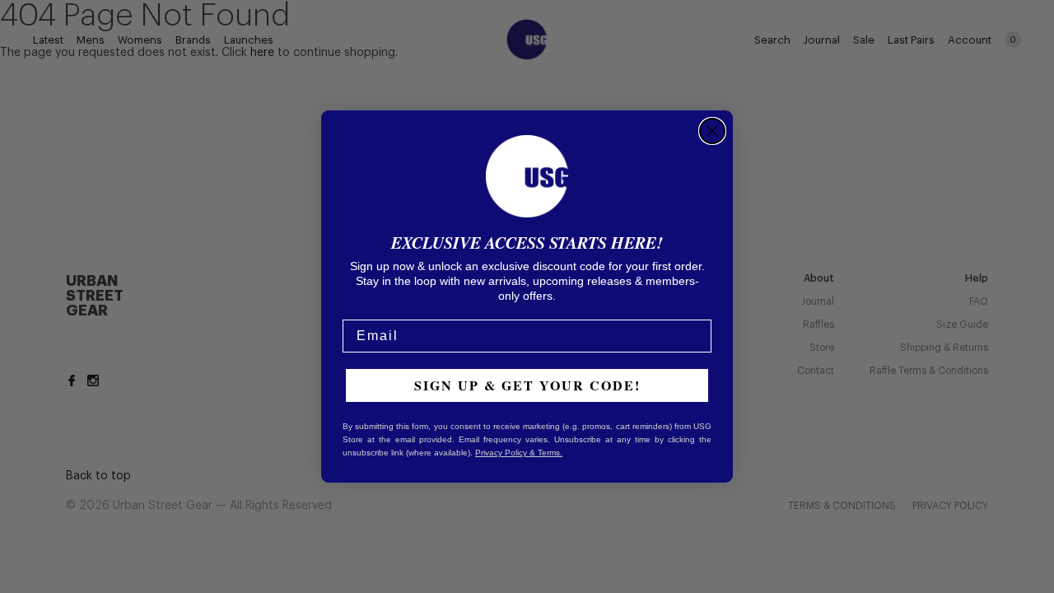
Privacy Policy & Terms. (518, 452)
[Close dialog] (712, 131)
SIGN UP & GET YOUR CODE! (527, 385)
